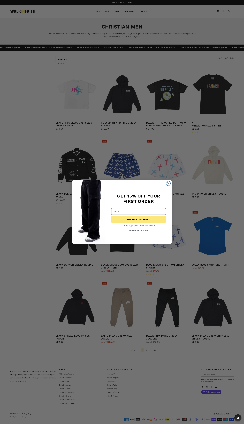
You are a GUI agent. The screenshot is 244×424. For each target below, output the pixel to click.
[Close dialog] (168, 183)
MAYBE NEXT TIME (138, 230)
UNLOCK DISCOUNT (138, 219)
